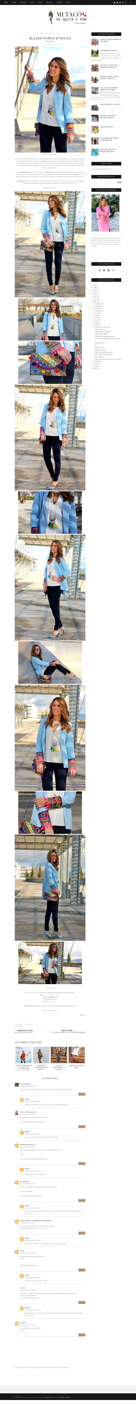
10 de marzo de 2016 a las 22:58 (28, 1086)
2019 (95, 294)
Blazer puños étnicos (100, 350)
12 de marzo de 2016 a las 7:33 (27, 1223)
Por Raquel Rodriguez (39, 1397)
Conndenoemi (24, 1181)
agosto (97, 313)
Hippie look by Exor (100, 329)
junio (96, 318)
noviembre (98, 306)
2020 (95, 292)
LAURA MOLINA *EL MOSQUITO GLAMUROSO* (35, 1221)
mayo (96, 320)
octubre (97, 308)
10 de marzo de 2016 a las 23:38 (28, 1114)
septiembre (98, 311)
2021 (95, 290)
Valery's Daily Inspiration (28, 1112)
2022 (95, 287)
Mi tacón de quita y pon (25, 1397)
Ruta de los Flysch (100, 343)
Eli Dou (22, 1251)
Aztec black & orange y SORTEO (104, 354)
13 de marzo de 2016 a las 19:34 (33, 1208)
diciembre (98, 304)
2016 (95, 301)
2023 (95, 285)
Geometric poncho (108, 50)
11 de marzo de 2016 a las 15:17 (28, 1147)
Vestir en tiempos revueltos (52, 995)
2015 (95, 366)
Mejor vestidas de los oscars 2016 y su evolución (108, 359)
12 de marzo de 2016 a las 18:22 (28, 1253)
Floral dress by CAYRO (101, 334)
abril (96, 322)
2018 (95, 297)
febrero (97, 361)
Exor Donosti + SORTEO (110, 104)
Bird (96, 345)
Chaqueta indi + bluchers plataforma (105, 336)
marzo (97, 325)
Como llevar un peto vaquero (103, 327)
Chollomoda (32, 992)
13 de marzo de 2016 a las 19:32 (33, 1101)
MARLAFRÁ (55, 1397)
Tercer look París (99, 357)
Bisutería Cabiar (52, 1001)
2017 (95, 299)
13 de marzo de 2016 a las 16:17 (28, 1290)
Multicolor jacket (99, 347)
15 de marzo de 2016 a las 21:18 (28, 1325)
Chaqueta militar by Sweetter (103, 331)
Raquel (27, 1099)
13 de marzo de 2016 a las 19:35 (33, 1310)
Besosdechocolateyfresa (27, 1144)
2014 (95, 368)
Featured (44, 33)
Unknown (23, 1323)
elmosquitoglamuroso (41, 1228)
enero (97, 364)
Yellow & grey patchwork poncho (104, 352)
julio (96, 315)
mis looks (55, 33)
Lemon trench (106, 127)
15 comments (19, 1026)
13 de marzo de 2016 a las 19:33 (33, 1134)
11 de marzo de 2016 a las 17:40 (28, 1184)
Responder (82, 1094)
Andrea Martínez (25, 1084)
